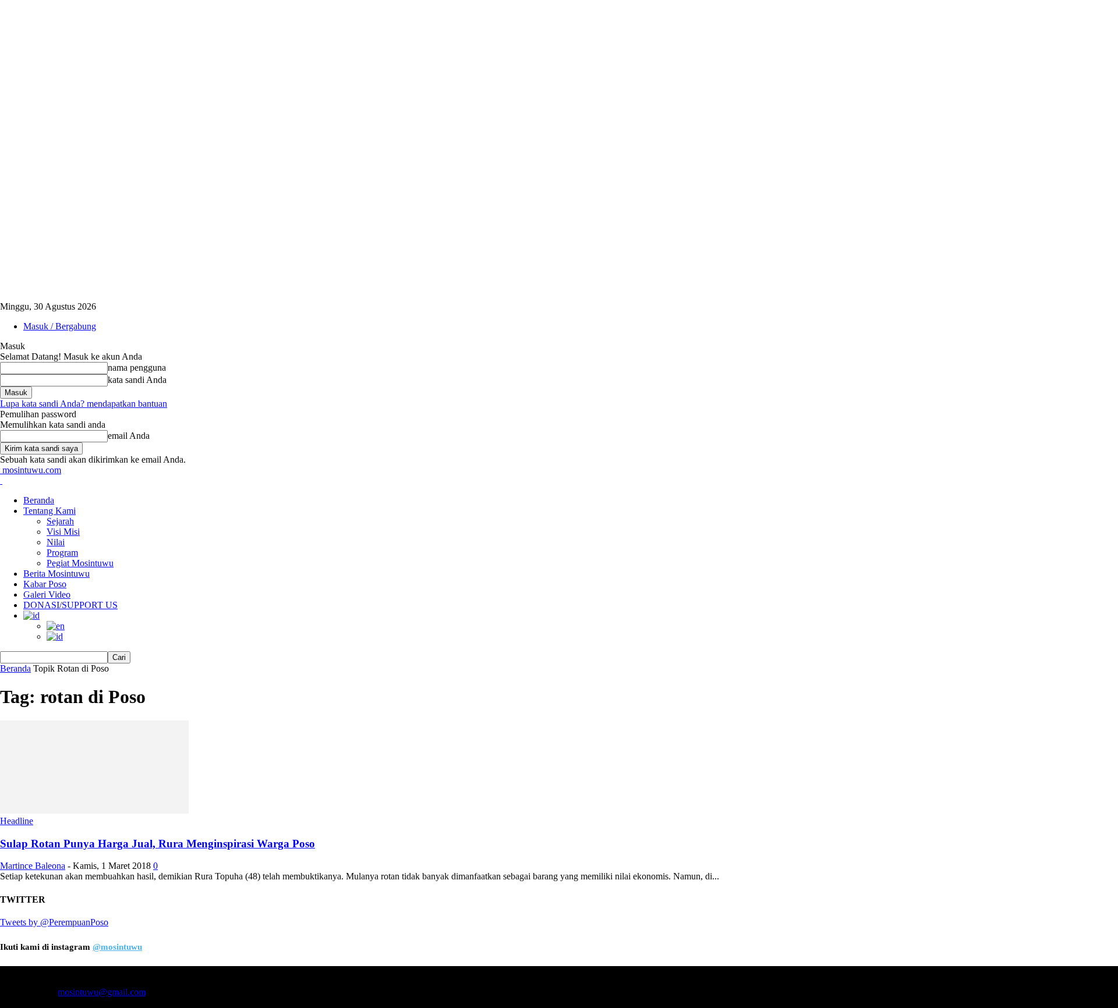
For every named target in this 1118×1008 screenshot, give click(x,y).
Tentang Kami (49, 511)
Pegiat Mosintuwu (80, 563)
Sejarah (60, 521)
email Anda (129, 436)
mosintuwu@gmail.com (102, 992)
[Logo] (1, 480)
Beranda (38, 500)
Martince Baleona (32, 866)
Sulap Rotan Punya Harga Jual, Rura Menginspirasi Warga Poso (157, 843)
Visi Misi (63, 532)
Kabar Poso (44, 584)
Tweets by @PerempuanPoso (54, 922)
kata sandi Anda (137, 380)
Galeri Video (46, 594)
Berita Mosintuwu (56, 573)
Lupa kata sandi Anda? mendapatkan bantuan (83, 404)
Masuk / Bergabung (59, 326)
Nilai (56, 542)
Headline (16, 821)
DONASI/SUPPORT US (70, 605)
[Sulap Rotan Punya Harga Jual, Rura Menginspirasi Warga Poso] (94, 810)
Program (62, 553)
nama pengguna (137, 367)
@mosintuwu (117, 947)
